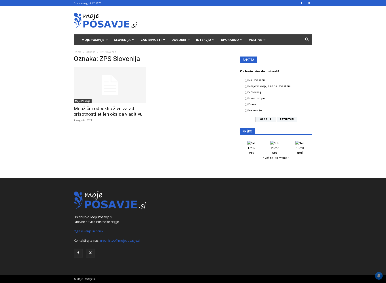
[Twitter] (309, 3)
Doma (78, 52)
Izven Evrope (256, 98)
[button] (307, 40)
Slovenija (122, 40)
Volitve (255, 40)
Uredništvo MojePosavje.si (93, 217)
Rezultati (287, 119)
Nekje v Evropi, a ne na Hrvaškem (269, 86)
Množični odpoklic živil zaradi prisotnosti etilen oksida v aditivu (108, 111)
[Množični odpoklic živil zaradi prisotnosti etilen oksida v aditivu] (110, 85)
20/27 (275, 150)
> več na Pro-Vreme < (276, 157)
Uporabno (230, 40)
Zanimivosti (151, 40)
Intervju (203, 40)
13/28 (300, 150)
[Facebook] (301, 3)
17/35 (251, 150)
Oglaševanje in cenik (88, 231)
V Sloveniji (255, 92)
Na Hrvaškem (257, 80)
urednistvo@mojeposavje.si (120, 240)
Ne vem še (255, 110)
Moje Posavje (93, 40)
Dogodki (179, 40)
